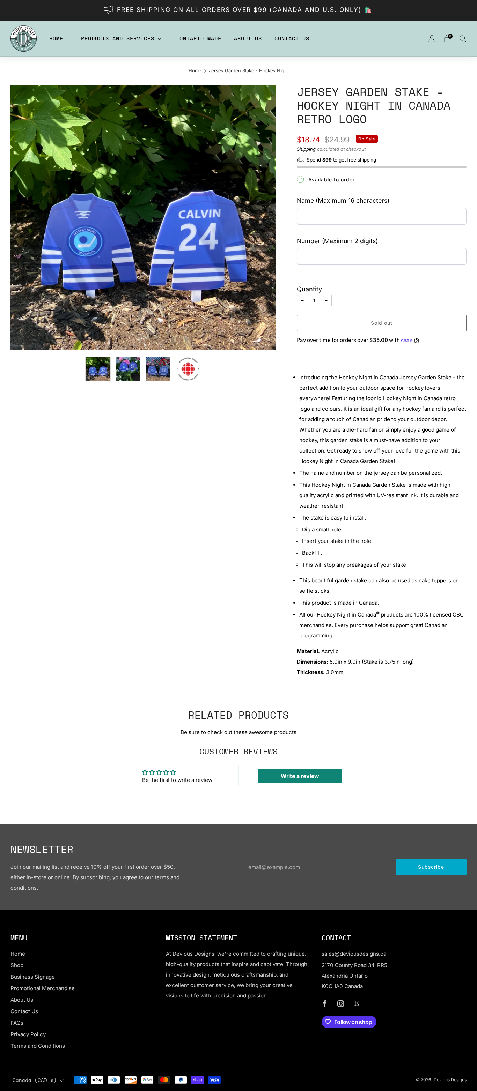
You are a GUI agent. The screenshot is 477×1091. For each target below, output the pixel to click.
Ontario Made (200, 38)
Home (56, 38)
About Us (248, 38)
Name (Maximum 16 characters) (343, 200)
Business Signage (32, 976)
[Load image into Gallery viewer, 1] (98, 369)
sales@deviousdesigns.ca (354, 953)
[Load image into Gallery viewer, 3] (158, 369)
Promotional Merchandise (42, 988)
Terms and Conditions (37, 1046)
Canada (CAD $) (35, 1080)
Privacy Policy (28, 1034)
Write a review (300, 775)
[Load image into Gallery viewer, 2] (128, 369)
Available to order (331, 179)
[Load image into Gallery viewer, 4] (188, 369)
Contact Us (291, 38)
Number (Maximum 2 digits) (337, 241)
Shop (16, 965)
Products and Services (117, 38)
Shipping (306, 149)
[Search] (463, 38)
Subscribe (431, 867)
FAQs (16, 1022)
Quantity (309, 289)
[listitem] (239, 10)
